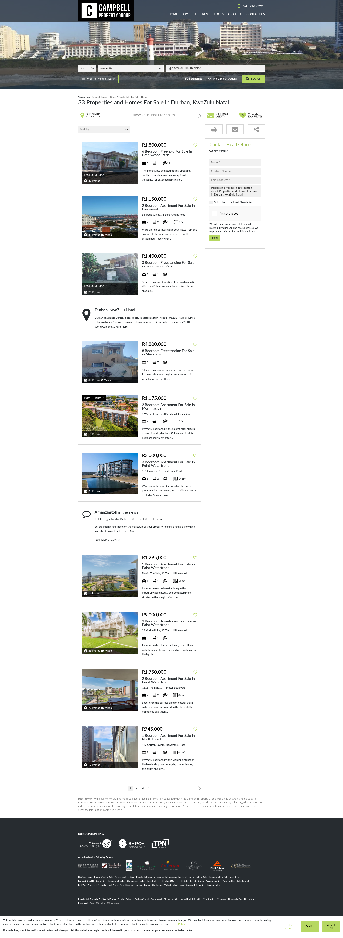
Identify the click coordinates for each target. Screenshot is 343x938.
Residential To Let (116, 881)
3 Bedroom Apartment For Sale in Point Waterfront (168, 464)
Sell (104, 881)
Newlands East (235, 899)
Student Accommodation (209, 881)
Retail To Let (190, 881)
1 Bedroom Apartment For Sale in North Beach (168, 737)
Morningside (209, 899)
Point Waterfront (86, 903)
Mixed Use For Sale (103, 877)
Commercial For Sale (197, 877)
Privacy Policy (247, 231)
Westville (100, 903)
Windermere (113, 903)
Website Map (170, 885)
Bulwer (129, 899)
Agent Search (126, 885)
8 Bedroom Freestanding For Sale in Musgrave (168, 352)
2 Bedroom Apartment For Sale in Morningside (168, 406)
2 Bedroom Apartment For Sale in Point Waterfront (168, 680)
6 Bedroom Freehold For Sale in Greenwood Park (167, 153)
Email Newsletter (242, 202)
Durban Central (142, 899)
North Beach (250, 899)
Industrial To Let (155, 881)
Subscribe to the (233, 202)
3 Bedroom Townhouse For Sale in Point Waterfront (169, 623)
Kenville (197, 899)
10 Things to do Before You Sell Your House (129, 519)
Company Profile (142, 885)
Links (181, 885)
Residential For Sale (218, 877)
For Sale (135, 97)
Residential (123, 97)
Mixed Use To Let (173, 881)
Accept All (331, 926)
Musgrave (221, 899)
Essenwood (156, 899)
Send (215, 238)
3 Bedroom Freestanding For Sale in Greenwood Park (168, 264)
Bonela (121, 899)
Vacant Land (235, 877)
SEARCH (256, 79)
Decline (310, 926)
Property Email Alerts (108, 885)
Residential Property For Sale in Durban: (97, 899)
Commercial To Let (136, 881)
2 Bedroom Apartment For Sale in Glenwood (168, 207)
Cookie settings (288, 926)
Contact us (157, 885)
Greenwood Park (183, 899)
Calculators (242, 881)
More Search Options (225, 79)
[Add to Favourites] (195, 145)
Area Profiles (229, 881)
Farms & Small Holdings (89, 881)
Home (89, 877)
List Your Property (87, 885)
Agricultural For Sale (124, 877)
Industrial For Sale (177, 877)
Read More (121, 327)
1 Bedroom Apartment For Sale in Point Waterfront (168, 566)
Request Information (195, 885)
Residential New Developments (151, 877)
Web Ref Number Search (101, 79)
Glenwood (168, 899)
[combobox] (216, 68)
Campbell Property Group (104, 97)
